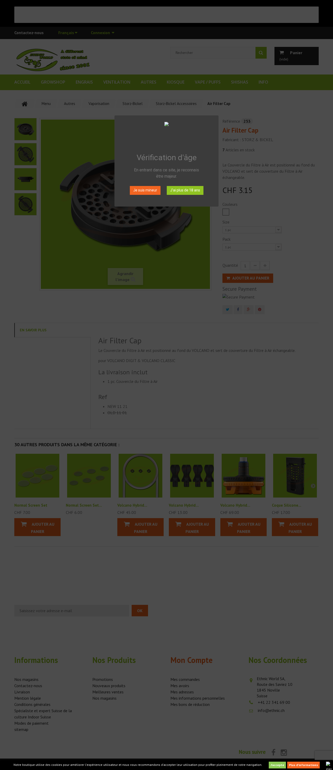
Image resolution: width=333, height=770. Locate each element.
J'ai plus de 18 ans (185, 190)
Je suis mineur (145, 190)
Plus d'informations (303, 765)
